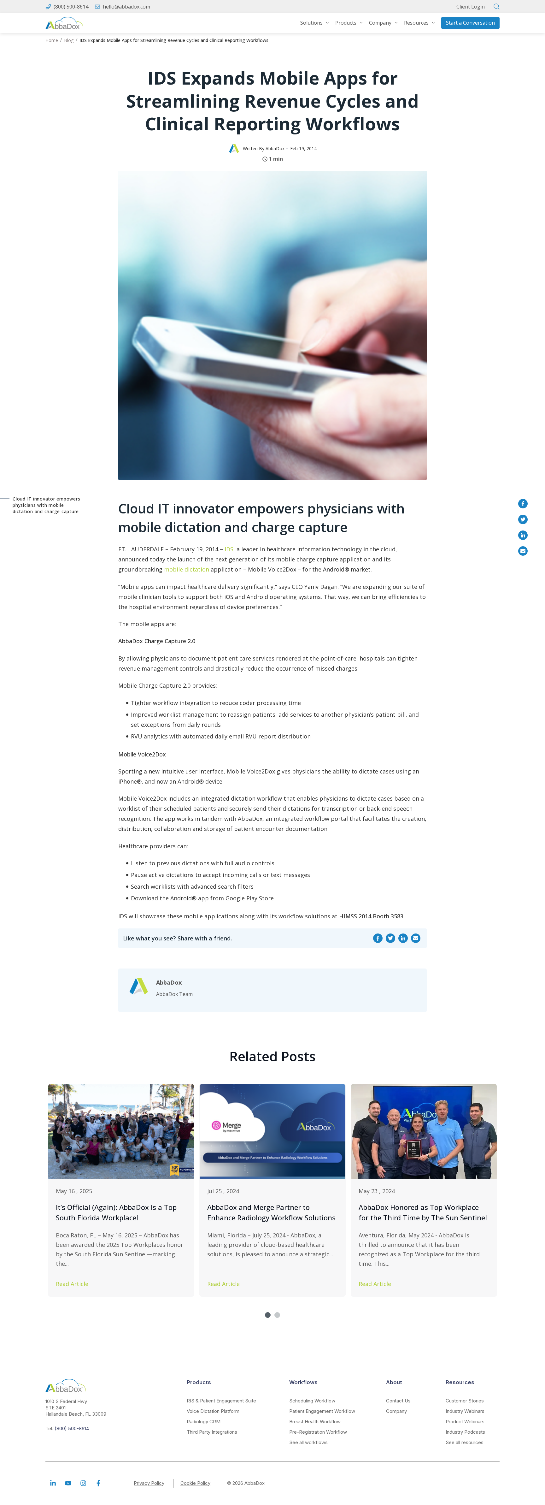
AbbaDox (275, 148)
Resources (416, 22)
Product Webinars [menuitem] (465, 1422)
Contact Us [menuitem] (398, 1401)
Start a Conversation (470, 22)
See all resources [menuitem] (464, 1442)
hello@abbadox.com (126, 6)
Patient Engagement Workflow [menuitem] (322, 1411)
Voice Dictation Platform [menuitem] (213, 1411)
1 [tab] (268, 1315)
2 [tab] (277, 1315)
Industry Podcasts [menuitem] (465, 1432)
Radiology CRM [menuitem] (203, 1422)
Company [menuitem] (396, 1411)
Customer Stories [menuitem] (465, 1401)
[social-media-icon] (53, 1483)
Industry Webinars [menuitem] (465, 1411)
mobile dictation (186, 569)
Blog (68, 40)
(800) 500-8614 (71, 6)
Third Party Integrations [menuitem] (212, 1432)
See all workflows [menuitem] (308, 1442)
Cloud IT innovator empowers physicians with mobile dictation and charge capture (46, 505)
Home (51, 40)
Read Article (72, 1284)
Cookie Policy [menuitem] (195, 1483)
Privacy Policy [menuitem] (149, 1483)
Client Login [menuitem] (470, 6)
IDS (229, 549)
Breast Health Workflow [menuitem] (315, 1422)
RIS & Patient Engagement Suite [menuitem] (221, 1401)
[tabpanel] (121, 1190)
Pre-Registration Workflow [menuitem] (318, 1432)
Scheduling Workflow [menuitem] (312, 1401)
